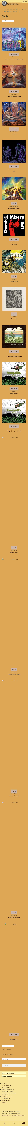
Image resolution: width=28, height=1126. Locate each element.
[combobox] (14, 1059)
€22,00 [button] (14, 203)
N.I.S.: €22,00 (14, 54)
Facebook (4, 1102)
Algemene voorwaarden (9, 1073)
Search (14, 1123)
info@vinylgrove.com (7, 1096)
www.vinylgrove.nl (6, 1100)
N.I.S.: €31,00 (14, 351)
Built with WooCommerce (17, 1115)
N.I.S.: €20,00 (14, 129)
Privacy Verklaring (8, 1076)
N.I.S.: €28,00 (14, 239)
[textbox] (14, 1059)
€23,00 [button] (14, 276)
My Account (4, 1123)
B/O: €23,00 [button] (14, 388)
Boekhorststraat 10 (6, 1085)
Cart (21, 1122)
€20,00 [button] (14, 669)
